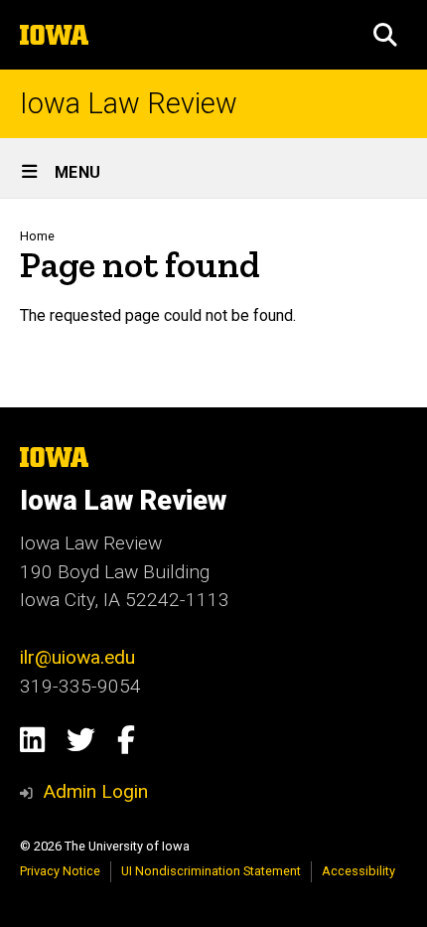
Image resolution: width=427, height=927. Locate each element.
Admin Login (95, 791)
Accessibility (358, 870)
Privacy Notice (60, 870)
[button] (385, 35)
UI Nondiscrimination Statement (211, 870)
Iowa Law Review (128, 103)
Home (37, 236)
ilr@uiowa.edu (77, 657)
